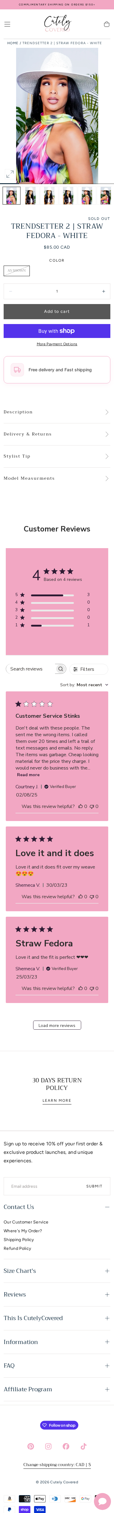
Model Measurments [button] (29, 478)
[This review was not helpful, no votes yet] (92, 806)
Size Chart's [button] (20, 1271)
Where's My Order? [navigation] (23, 1230)
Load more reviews (57, 1025)
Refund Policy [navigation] (17, 1248)
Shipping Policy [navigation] (19, 1239)
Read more (28, 775)
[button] (7, 24)
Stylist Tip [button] (17, 456)
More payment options (57, 344)
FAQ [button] (9, 1366)
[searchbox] (30, 669)
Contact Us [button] (19, 1207)
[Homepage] (57, 24)
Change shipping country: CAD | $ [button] (57, 1464)
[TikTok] (83, 1446)
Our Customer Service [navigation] (26, 1222)
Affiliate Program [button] (28, 1389)
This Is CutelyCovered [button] (33, 1318)
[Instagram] (48, 1446)
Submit (94, 1186)
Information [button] (21, 1342)
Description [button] (18, 412)
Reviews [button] (15, 1294)
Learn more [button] (57, 1100)
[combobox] (84, 685)
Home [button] (13, 43)
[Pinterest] (30, 1446)
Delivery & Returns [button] (28, 434)
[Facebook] (65, 1446)
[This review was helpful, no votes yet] (80, 806)
